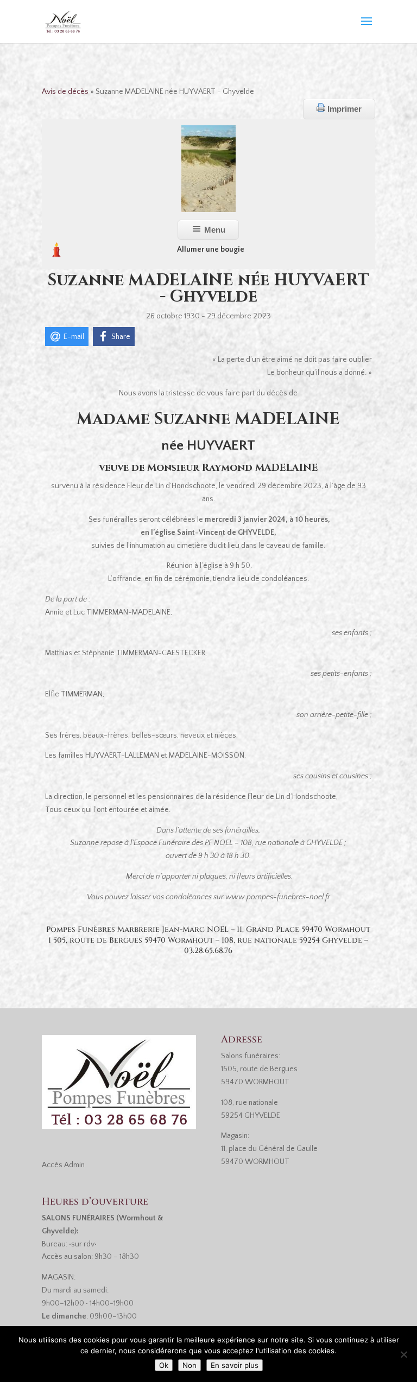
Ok (163, 1365)
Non (189, 1365)
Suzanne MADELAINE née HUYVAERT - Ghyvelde (208, 289)
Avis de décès (65, 91)
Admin (74, 1165)
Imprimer (343, 108)
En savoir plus (234, 1365)
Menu (213, 229)
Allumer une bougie (210, 249)
